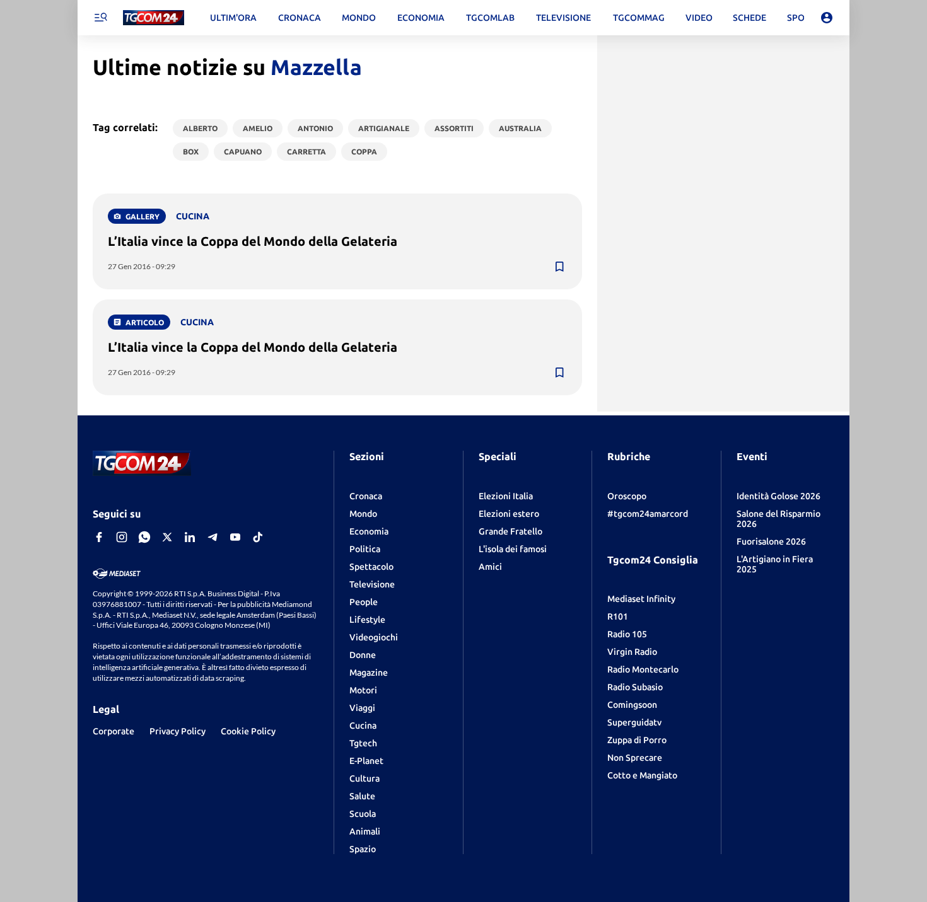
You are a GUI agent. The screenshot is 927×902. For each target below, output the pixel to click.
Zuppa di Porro (637, 740)
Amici (490, 567)
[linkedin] (190, 537)
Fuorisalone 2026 (771, 541)
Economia (368, 531)
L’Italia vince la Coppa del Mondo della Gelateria (252, 241)
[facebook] (99, 537)
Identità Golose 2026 (778, 496)
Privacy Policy (177, 731)
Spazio (362, 849)
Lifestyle (367, 620)
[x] (167, 537)
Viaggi (362, 708)
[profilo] (826, 17)
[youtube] (235, 537)
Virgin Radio (632, 652)
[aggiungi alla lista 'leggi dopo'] (559, 266)
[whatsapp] (144, 537)
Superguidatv (634, 722)
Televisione (372, 584)
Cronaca (365, 496)
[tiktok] (258, 537)
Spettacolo (371, 567)
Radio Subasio (635, 687)
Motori (363, 690)
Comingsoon (632, 705)
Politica (364, 549)
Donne (362, 655)
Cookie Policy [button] (248, 731)
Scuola (362, 814)
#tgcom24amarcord (647, 514)
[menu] (100, 17)
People (363, 602)
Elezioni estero (509, 514)
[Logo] (153, 18)
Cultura (364, 778)
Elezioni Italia (506, 496)
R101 (617, 616)
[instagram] (121, 537)
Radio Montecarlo (643, 669)
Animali (364, 831)
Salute (362, 796)
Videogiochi (373, 637)
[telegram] (212, 537)
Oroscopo (626, 496)
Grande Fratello (510, 531)
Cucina (362, 725)
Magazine (368, 673)
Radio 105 (627, 634)
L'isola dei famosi (513, 549)
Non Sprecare (634, 758)
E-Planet (366, 761)
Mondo (363, 514)
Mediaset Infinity (641, 599)
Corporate (113, 731)
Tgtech (363, 743)
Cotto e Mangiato (642, 775)
